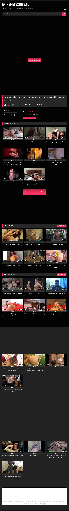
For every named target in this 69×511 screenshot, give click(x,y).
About (29, 104)
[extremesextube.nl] (34, 4)
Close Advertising (34, 60)
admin (31, 111)
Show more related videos (34, 192)
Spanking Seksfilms (30, 118)
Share (41, 104)
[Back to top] (63, 505)
